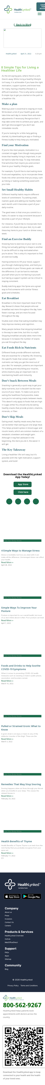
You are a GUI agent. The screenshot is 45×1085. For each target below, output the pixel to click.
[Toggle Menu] (40, 14)
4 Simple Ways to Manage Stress (20, 550)
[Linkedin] (36, 501)
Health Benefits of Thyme (16, 841)
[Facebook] (9, 501)
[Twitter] (27, 501)
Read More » (7, 562)
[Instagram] (18, 501)
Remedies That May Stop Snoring (21, 784)
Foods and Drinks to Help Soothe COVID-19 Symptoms (20, 667)
